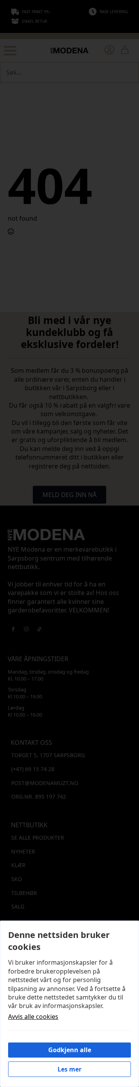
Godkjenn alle (69, 1050)
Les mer (69, 1069)
